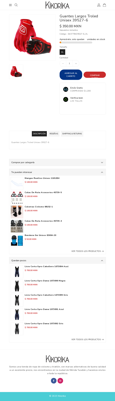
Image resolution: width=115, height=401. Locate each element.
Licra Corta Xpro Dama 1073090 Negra (45, 281)
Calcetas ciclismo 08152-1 (39, 207)
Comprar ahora (95, 76)
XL (62, 52)
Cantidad (64, 58)
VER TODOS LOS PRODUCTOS (86, 251)
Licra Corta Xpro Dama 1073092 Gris (44, 323)
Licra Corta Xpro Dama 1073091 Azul (44, 309)
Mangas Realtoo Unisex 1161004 (42, 178)
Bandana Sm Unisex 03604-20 (40, 235)
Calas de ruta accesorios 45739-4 (43, 221)
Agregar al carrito (71, 75)
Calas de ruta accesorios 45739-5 (43, 192)
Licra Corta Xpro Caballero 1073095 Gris (46, 295)
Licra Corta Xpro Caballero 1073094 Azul (46, 266)
